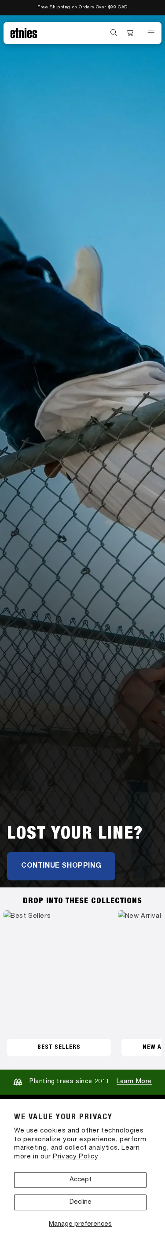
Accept (81, 1179)
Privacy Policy (75, 1157)
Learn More (134, 1082)
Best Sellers (59, 1047)
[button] (114, 33)
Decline (81, 1202)
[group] (82, 451)
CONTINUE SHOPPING (61, 866)
